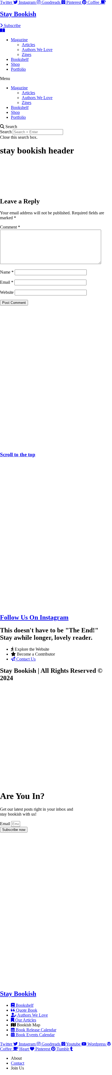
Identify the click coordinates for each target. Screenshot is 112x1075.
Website (7, 292)
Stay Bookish (18, 13)
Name (7, 272)
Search (6, 131)
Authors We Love (37, 49)
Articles (28, 44)
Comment (10, 227)
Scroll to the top (17, 454)
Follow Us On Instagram (34, 617)
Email (6, 282)
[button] (56, 78)
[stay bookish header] (41, 189)
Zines (26, 54)
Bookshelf (20, 59)
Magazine (19, 39)
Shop (15, 64)
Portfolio (18, 69)
